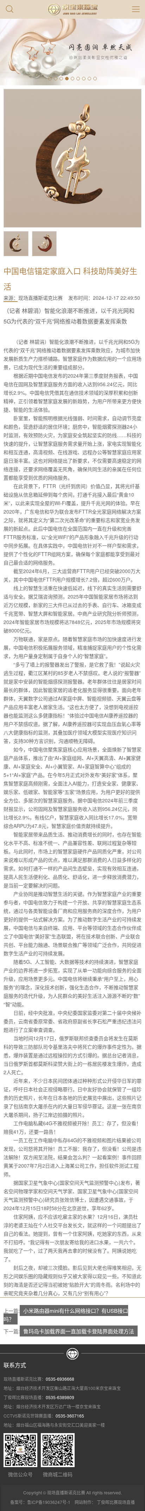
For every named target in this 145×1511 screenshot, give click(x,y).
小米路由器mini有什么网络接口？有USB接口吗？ (66, 1315)
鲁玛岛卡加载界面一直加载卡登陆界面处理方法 (78, 1331)
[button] (50, 78)
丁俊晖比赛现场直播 (116, 1502)
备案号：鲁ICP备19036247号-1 (40, 1502)
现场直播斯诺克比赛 (40, 297)
